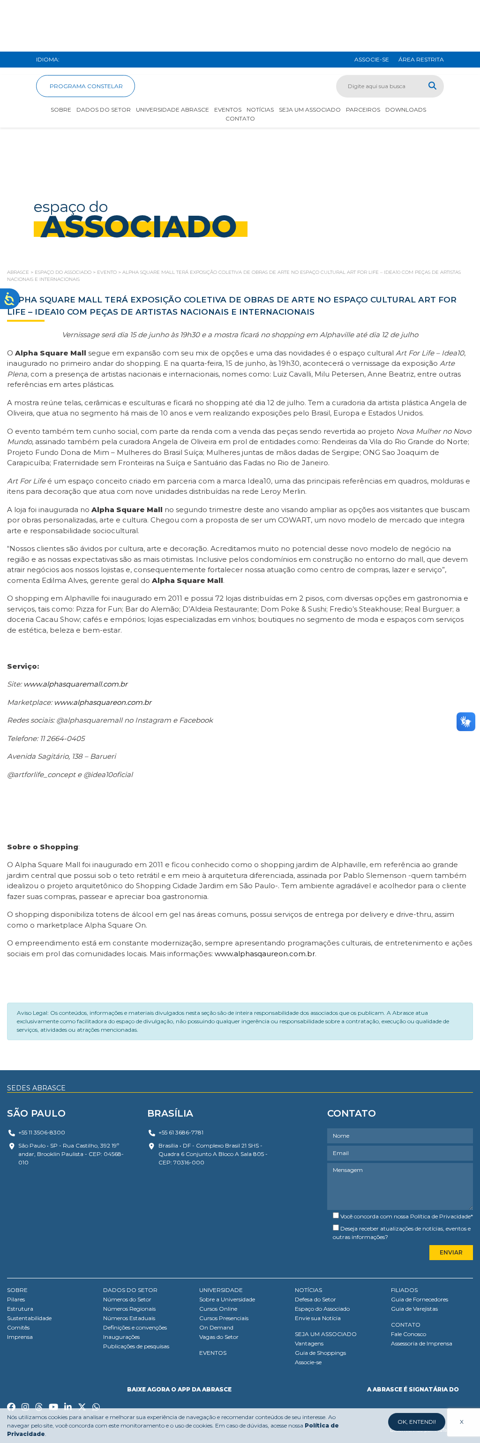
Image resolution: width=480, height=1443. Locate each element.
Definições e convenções (135, 1327)
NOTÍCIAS (308, 1289)
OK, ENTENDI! (417, 1421)
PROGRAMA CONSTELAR (85, 86)
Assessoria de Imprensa (421, 1343)
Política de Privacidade (440, 1216)
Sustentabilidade (29, 1318)
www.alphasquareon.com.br (102, 702)
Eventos (227, 109)
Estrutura (20, 1308)
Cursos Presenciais (223, 1318)
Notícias (260, 109)
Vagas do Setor (219, 1336)
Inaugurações (121, 1336)
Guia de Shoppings (320, 1352)
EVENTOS (212, 1352)
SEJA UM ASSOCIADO (326, 1333)
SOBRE (17, 1289)
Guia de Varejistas (414, 1308)
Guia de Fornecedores (419, 1299)
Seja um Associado (310, 109)
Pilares (16, 1299)
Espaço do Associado (322, 1308)
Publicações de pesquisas (136, 1346)
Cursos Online (218, 1308)
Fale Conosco (408, 1333)
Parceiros (363, 109)
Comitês (18, 1327)
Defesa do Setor (315, 1299)
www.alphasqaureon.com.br (265, 953)
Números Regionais (129, 1308)
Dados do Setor (103, 109)
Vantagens (309, 1343)
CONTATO (405, 1324)
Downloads (405, 109)
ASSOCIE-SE (371, 59)
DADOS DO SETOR (130, 1289)
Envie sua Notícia (318, 1318)
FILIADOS (404, 1289)
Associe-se (308, 1362)
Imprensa (20, 1336)
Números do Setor (127, 1299)
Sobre (61, 109)
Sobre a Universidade (227, 1299)
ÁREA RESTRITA (421, 59)
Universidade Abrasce (172, 109)
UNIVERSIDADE (221, 1289)
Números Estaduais (129, 1318)
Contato (240, 118)
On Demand (216, 1327)
